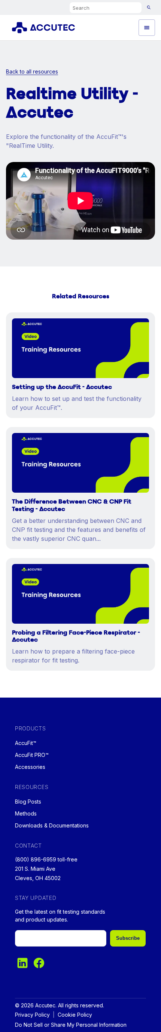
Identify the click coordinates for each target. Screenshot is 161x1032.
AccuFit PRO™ (32, 755)
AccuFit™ (25, 743)
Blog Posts (28, 801)
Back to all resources (32, 71)
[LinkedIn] (22, 962)
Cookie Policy (75, 1014)
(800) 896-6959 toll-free (46, 859)
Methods (26, 813)
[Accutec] (47, 27)
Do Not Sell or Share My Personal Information (71, 1025)
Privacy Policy (32, 1014)
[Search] (149, 7)
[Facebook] (38, 962)
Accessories (30, 767)
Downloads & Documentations (52, 825)
